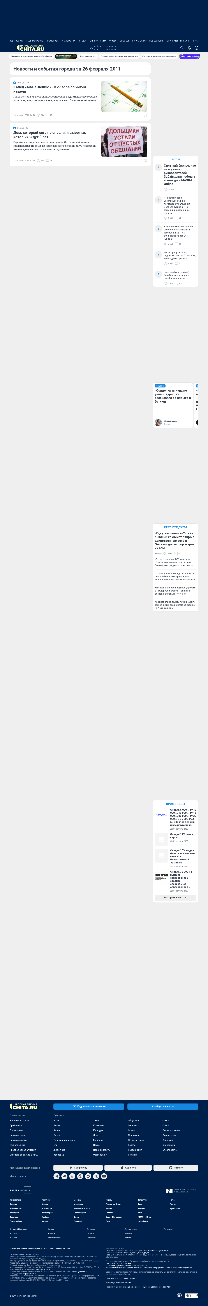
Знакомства (68, 41)
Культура (98, 1130)
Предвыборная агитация (23, 1150)
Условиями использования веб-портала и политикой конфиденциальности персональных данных (149, 1268)
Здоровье (58, 1154)
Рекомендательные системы (118, 1283)
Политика (133, 1135)
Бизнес (57, 1125)
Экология (167, 1140)
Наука (96, 1145)
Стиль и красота (171, 1130)
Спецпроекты (169, 1150)
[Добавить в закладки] (145, 115)
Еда (55, 1145)
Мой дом (98, 1140)
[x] (96, 1176)
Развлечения (135, 1150)
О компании (16, 1130)
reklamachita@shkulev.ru (158, 1251)
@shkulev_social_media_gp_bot (136, 1253)
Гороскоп (124, 41)
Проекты (185, 41)
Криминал (98, 1125)
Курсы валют (139, 41)
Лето (96, 1135)
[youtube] (104, 1176)
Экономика (168, 1145)
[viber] (80, 1176)
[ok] (72, 1176)
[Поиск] (182, 48)
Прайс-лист (16, 1125)
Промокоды (52, 41)
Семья (165, 1120)
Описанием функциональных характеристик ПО (126, 1265)
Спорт (165, 1125)
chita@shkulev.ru (43, 1269)
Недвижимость (34, 41)
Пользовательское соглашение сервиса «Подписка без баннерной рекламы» (139, 1287)
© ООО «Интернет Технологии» (24, 1296)
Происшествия (136, 1140)
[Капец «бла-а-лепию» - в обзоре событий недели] (124, 96)
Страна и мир (169, 1135)
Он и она (132, 1125)
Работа (132, 1145)
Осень (131, 1130)
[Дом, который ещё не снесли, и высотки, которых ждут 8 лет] (124, 142)
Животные (59, 1150)
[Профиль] (196, 48)
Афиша (112, 41)
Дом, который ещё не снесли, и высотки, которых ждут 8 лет (49, 134)
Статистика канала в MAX (24, 1154)
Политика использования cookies (120, 1278)
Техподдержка (17, 1145)
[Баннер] (66, 56)
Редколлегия (156, 41)
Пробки (196, 41)
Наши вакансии (18, 1140)
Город (56, 1135)
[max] (88, 1176)
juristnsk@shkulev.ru (79, 1271)
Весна (56, 1130)
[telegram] (56, 1176)
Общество (133, 1120)
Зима (96, 1120)
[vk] (64, 1176)
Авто (56, 1120)
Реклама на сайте (19, 1120)
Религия (132, 1154)
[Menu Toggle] (11, 48)
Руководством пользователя (118, 1263)
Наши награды (17, 1135)
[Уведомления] (189, 48)
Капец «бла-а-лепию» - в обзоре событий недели (49, 89)
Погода (82, 41)
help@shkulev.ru (29, 1274)
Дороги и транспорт (64, 1140)
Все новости (17, 41)
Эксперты (172, 41)
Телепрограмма (97, 41)
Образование (100, 1154)
